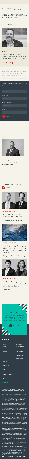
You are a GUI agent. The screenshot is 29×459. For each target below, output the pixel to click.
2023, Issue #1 (17, 9)
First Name (5, 89)
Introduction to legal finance (7, 364)
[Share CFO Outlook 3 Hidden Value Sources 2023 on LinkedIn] (6, 62)
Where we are (19, 355)
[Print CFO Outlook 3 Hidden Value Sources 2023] (12, 62)
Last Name (5, 95)
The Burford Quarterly (6, 368)
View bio (4, 167)
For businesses (20, 346)
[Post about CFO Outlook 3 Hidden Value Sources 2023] (3, 62)
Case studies (19, 358)
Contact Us (16, 326)
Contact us (5, 351)
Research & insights (8, 374)
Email (4, 109)
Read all (8, 187)
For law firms (19, 349)
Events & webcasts (7, 372)
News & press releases (6, 377)
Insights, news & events (8, 8)
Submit (8, 116)
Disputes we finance (19, 352)
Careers (5, 349)
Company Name (6, 102)
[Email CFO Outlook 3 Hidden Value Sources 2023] (9, 62)
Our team (5, 346)
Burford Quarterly (7, 10)
